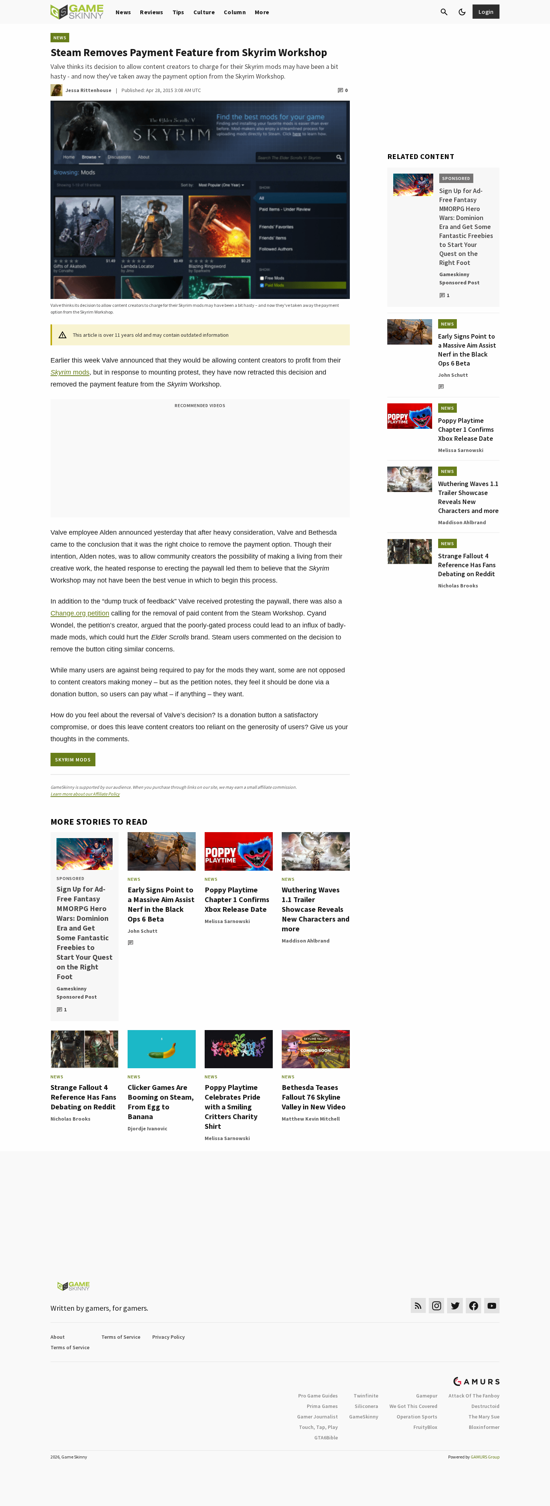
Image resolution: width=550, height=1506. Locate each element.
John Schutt (143, 931)
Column (235, 12)
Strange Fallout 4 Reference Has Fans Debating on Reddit (83, 1096)
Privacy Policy (168, 1337)
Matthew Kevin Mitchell (311, 1118)
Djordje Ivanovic (147, 1128)
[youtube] (492, 1305)
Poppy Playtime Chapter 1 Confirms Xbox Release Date (237, 899)
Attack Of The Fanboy (474, 1395)
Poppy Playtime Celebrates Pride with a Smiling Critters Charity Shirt (232, 1106)
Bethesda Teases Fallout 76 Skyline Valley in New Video (314, 1096)
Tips (178, 12)
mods (70, 372)
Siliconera (366, 1406)
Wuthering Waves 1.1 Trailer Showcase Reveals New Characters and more (315, 909)
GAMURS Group (485, 1457)
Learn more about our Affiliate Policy (85, 794)
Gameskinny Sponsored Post (76, 992)
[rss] (418, 1305)
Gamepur (426, 1395)
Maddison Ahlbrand (306, 940)
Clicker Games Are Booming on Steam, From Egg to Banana (161, 1101)
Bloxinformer (484, 1427)
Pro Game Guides (318, 1395)
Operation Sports (417, 1416)
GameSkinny (363, 1416)
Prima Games (322, 1406)
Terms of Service (120, 1337)
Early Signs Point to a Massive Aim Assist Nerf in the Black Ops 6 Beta (161, 904)
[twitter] (455, 1305)
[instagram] (436, 1305)
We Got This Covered (413, 1406)
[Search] (444, 11)
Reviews (151, 12)
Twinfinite (366, 1395)
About (58, 1337)
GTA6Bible (326, 1437)
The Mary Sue (483, 1416)
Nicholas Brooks (71, 1118)
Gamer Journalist (317, 1416)
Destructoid (485, 1406)
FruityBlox (425, 1427)
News (123, 12)
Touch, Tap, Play (318, 1427)
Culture (204, 12)
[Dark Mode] (462, 11)
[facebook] (473, 1305)
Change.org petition (80, 613)
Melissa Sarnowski (227, 921)
